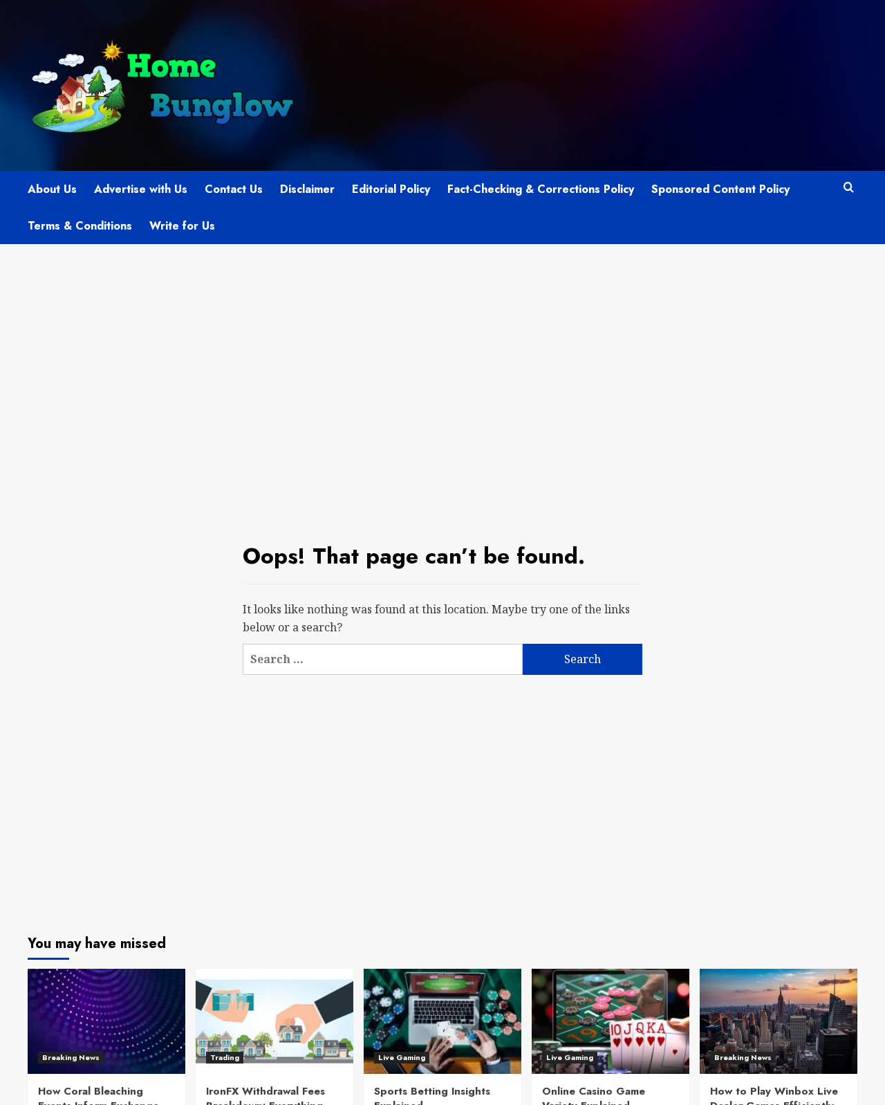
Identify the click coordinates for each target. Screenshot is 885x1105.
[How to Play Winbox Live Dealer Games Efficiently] (778, 1021)
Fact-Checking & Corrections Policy (540, 189)
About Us (52, 189)
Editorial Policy (391, 189)
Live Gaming (401, 1057)
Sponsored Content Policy (720, 189)
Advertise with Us (140, 189)
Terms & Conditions (80, 226)
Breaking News (71, 1057)
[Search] (848, 188)
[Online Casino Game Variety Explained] (610, 1021)
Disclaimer (307, 189)
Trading (224, 1057)
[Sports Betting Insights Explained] (442, 1021)
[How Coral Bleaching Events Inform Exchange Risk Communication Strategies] (106, 1021)
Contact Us (234, 189)
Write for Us (182, 226)
